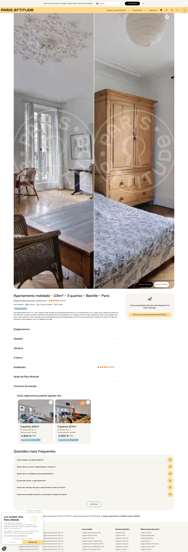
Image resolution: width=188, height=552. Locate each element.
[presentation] (118, 10)
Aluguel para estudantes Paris (93, 544)
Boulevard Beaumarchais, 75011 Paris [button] (30, 300)
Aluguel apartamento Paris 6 (29, 547)
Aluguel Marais (146, 549)
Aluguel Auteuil (146, 533)
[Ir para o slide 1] (34, 419)
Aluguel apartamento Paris (91, 533)
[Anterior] (17, 151)
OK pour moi (33, 542)
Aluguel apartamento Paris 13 (52, 533)
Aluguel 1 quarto (121, 549)
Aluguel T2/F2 (120, 533)
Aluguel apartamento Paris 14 (52, 535)
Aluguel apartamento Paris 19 (52, 549)
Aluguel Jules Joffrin (148, 547)
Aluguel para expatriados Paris (93, 547)
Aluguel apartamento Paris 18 (52, 547)
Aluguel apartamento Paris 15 (52, 538)
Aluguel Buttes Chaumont (150, 544)
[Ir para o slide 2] (37, 419)
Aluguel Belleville (147, 538)
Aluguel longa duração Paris (92, 541)
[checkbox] (167, 17)
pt (177, 10)
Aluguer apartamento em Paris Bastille (86, 516)
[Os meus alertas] (166, 10)
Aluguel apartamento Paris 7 (29, 549)
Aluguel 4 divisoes (121, 544)
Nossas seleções (122, 529)
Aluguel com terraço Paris (91, 549)
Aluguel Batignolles (147, 535)
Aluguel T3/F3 (120, 535)
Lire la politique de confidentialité (15, 535)
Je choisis (12, 542)
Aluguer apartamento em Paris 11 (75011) (55, 516)
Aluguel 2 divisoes (121, 538)
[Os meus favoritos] (161, 10)
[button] (4, 548)
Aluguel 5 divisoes (121, 547)
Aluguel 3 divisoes (121, 541)
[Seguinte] (171, 151)
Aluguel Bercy (146, 541)
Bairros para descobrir (150, 529)
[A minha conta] (184, 10)
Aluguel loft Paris (88, 538)
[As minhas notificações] (171, 10)
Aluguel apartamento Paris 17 (52, 544)
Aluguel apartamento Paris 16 (52, 541)
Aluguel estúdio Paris (89, 535)
